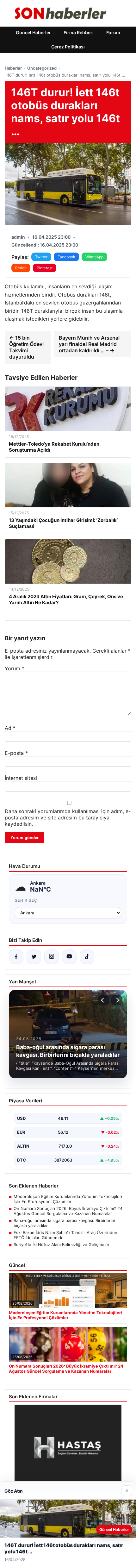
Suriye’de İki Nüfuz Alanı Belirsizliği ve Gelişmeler (61, 1244)
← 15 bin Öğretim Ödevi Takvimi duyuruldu (26, 347)
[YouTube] (69, 957)
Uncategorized (42, 68)
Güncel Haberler (33, 32)
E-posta (16, 753)
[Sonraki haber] (116, 1000)
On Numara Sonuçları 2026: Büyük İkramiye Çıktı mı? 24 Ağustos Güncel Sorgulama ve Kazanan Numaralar (68, 1211)
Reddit (21, 268)
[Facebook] (16, 957)
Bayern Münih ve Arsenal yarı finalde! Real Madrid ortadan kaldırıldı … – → (89, 344)
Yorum (14, 668)
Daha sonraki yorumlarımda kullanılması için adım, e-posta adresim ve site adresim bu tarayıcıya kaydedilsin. (68, 817)
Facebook (66, 256)
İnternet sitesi (21, 778)
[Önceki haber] (103, 1000)
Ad (10, 728)
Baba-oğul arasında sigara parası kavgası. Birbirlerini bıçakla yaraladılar (64, 1223)
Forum (113, 32)
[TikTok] (87, 957)
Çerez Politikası (68, 46)
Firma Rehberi (79, 32)
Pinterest (45, 268)
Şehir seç (26, 900)
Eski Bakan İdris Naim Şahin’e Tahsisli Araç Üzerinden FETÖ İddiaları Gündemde (65, 1235)
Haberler (13, 68)
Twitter (41, 256)
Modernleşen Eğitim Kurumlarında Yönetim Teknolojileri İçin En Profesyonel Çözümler (68, 1199)
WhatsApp (94, 256)
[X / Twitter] (34, 957)
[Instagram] (51, 957)
